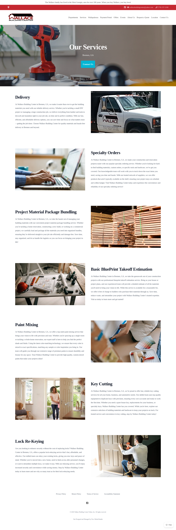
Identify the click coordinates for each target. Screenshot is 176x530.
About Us (131, 17)
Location (154, 17)
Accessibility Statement (112, 494)
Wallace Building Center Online (83, 512)
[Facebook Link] (125, 7)
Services (83, 17)
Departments (73, 17)
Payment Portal (106, 17)
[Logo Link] (21, 17)
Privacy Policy (61, 494)
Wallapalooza (93, 17)
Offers (116, 17)
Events (122, 17)
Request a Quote (143, 17)
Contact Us (164, 17)
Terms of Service (92, 494)
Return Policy (76, 494)
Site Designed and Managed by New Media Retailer (88, 519)
